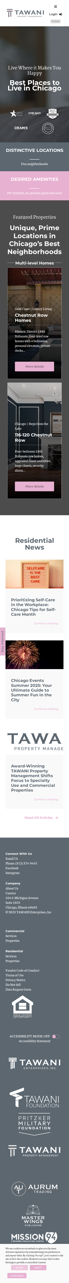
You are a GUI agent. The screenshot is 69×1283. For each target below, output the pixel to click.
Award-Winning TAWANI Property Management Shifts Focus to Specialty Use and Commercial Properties (33, 778)
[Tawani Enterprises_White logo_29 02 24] (34, 1058)
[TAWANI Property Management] (34, 1141)
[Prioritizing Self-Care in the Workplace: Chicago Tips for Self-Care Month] (34, 561)
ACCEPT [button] (19, 1267)
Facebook (12, 867)
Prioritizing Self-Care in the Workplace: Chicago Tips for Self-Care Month (33, 607)
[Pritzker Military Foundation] (34, 1114)
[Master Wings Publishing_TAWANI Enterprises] (34, 1205)
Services (11, 935)
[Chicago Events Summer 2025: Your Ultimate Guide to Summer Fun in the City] (34, 642)
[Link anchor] (34, 156)
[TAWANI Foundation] (34, 1087)
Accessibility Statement (34, 1040)
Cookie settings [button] (17, 1275)
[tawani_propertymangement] (25, 9)
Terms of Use (15, 974)
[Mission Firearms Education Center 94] (34, 1232)
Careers (11, 892)
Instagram (13, 872)
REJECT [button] (38, 1267)
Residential (14, 951)
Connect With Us (19, 854)
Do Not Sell (13, 984)
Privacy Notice (15, 979)
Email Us (12, 858)
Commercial (15, 931)
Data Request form (18, 989)
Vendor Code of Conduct (22, 970)
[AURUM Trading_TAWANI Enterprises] (34, 1179)
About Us (12, 888)
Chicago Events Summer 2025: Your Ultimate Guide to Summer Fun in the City (31, 690)
